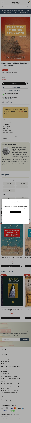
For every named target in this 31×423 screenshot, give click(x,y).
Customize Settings (16, 214)
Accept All (15, 212)
